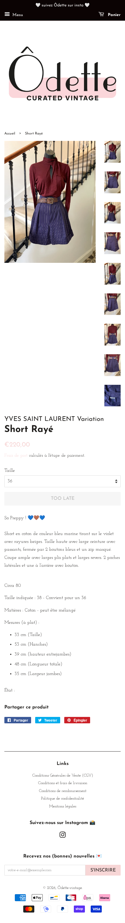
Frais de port (16, 455)
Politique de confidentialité (62, 798)
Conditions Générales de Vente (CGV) (62, 775)
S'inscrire (103, 870)
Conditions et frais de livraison (62, 783)
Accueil (9, 133)
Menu (17, 15)
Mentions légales (62, 806)
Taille (9, 470)
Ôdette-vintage (70, 888)
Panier (113, 15)
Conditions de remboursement (62, 791)
